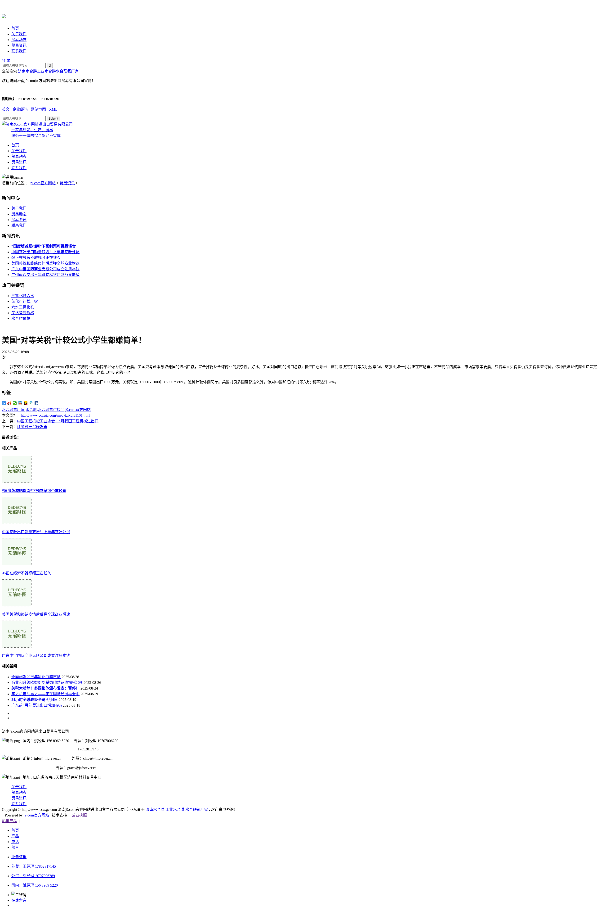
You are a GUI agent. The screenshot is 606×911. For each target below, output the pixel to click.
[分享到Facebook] (37, 403)
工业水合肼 (46, 71)
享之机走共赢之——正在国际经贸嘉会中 (45, 694)
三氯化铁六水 (22, 296)
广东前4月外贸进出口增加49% (36, 705)
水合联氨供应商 (51, 410)
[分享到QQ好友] (20, 403)
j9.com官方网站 (43, 183)
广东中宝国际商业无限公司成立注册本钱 (45, 269)
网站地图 (39, 109)
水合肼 (31, 410)
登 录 (6, 61)
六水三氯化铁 (22, 307)
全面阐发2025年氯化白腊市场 (36, 677)
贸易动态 (19, 40)
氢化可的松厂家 (24, 301)
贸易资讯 (19, 45)
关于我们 (19, 34)
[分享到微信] (15, 403)
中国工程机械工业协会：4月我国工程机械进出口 (57, 421)
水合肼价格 (20, 318)
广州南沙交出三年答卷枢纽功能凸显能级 (45, 275)
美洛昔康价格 (22, 313)
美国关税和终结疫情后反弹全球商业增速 (45, 263)
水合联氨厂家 (67, 71)
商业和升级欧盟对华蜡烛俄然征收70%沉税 (47, 683)
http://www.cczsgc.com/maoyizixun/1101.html (55, 415)
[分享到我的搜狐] (26, 403)
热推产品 (9, 821)
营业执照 (79, 815)
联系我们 (19, 51)
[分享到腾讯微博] (31, 403)
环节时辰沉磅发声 (32, 427)
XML (53, 109)
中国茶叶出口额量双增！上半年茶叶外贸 (45, 252)
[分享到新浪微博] (9, 403)
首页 (15, 28)
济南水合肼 (27, 71)
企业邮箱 (20, 109)
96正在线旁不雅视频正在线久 (36, 258)
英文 (5, 109)
